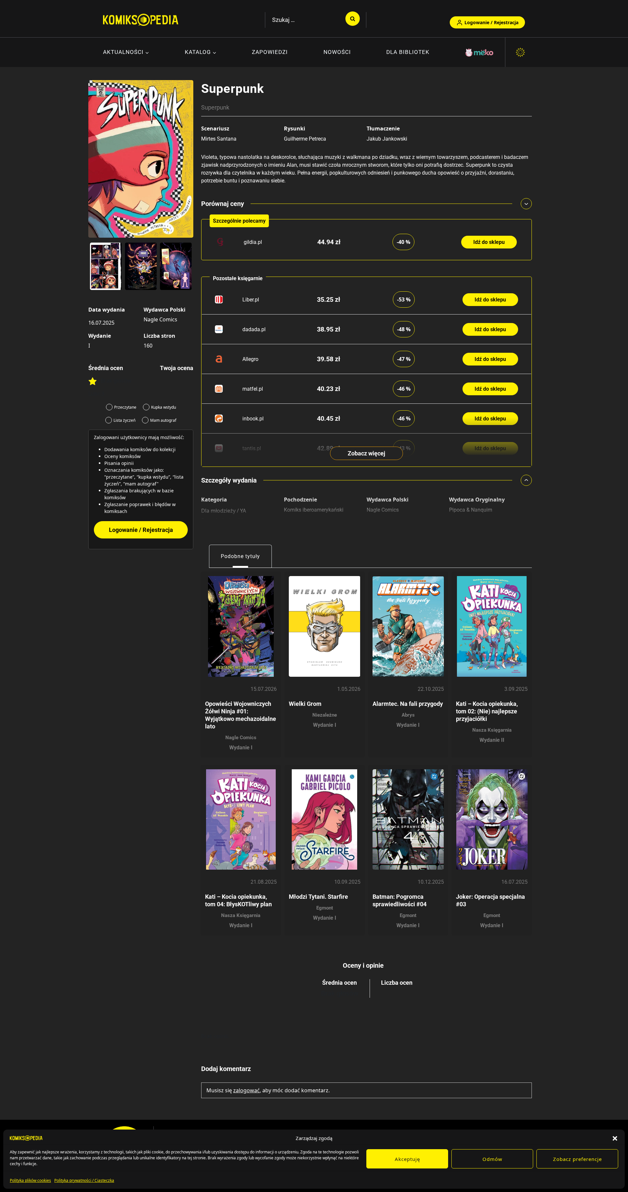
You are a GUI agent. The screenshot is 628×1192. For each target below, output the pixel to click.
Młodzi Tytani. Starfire (318, 896)
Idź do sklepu (489, 242)
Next (185, 269)
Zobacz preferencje (577, 1159)
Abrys (408, 715)
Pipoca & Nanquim (470, 510)
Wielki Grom (305, 703)
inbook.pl (253, 419)
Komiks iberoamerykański (313, 510)
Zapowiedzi (270, 52)
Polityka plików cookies (30, 1180)
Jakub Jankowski (387, 139)
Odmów (492, 1159)
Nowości (337, 52)
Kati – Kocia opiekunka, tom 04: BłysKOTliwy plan (238, 900)
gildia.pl (253, 242)
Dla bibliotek (407, 52)
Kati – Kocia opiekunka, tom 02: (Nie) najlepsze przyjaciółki (487, 711)
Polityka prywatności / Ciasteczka (84, 1180)
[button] (615, 1138)
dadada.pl (254, 329)
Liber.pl (250, 300)
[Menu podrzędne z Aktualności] (126, 52)
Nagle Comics (160, 319)
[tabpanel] (366, 751)
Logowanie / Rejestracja (491, 22)
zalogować (246, 1090)
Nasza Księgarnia (492, 730)
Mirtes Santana (218, 139)
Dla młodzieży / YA (223, 510)
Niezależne (324, 715)
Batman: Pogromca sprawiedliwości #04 (400, 900)
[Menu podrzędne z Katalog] (201, 52)
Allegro (250, 359)
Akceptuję (407, 1159)
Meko (480, 52)
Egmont (324, 908)
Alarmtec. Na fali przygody (408, 703)
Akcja (207, 529)
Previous (96, 269)
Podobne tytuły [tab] (240, 556)
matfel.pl (252, 389)
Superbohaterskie (223, 520)
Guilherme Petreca (305, 139)
